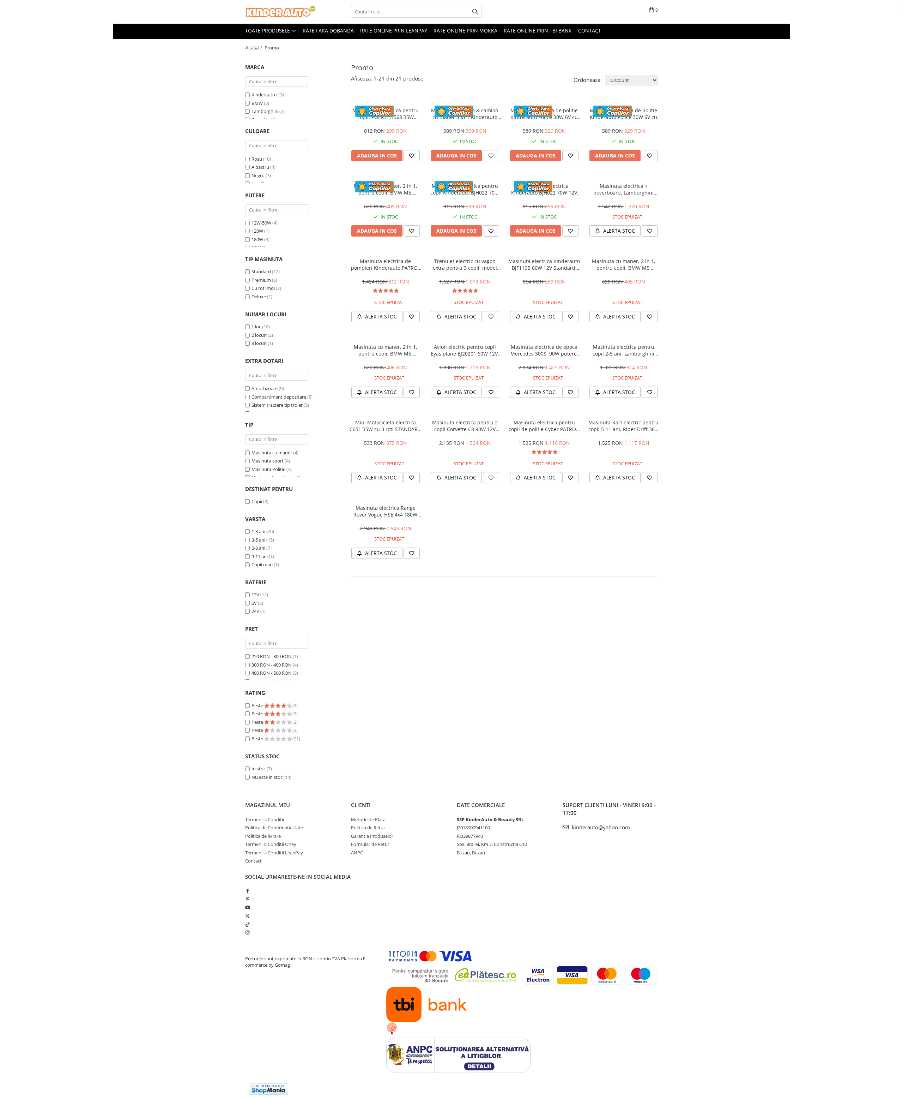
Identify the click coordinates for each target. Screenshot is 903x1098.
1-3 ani (258, 531)
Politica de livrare (263, 836)
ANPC (357, 852)
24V (255, 611)
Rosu (256, 159)
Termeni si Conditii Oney (270, 844)
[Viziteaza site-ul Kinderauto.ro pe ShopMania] (268, 1089)
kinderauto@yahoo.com (600, 827)
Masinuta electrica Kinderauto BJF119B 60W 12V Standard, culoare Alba (544, 264)
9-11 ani (259, 556)
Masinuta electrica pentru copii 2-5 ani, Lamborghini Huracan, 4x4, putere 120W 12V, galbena (624, 350)
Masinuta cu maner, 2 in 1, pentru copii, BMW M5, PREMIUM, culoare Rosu (385, 189)
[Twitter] (247, 916)
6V (254, 603)
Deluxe (258, 296)
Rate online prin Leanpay (393, 30)
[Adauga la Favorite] (412, 155)
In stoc (258, 768)
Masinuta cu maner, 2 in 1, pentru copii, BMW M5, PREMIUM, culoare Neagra (385, 350)
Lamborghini (264, 111)
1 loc (256, 326)
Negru (258, 175)
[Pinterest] (247, 899)
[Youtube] (247, 907)
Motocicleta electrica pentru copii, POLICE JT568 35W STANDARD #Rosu (385, 113)
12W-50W (261, 223)
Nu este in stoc (267, 777)
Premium (261, 280)
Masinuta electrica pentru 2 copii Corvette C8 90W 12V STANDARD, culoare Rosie (465, 425)
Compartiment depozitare (278, 397)
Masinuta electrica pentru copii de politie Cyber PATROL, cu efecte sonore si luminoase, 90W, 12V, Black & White (544, 425)
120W (257, 231)
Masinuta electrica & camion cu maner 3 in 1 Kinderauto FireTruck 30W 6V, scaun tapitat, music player (464, 113)
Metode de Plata (368, 819)
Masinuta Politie (268, 469)
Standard (261, 271)
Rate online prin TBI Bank (538, 30)
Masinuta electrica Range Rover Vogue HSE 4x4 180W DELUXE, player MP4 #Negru (385, 511)
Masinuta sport (267, 461)
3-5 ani (258, 540)
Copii (256, 501)
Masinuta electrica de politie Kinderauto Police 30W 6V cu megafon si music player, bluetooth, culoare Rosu (623, 113)
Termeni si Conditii (264, 819)
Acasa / (254, 47)
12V (255, 594)
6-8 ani (258, 548)
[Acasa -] (280, 11)
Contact (589, 30)
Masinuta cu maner (271, 452)
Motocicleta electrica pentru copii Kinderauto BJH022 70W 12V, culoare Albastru (464, 189)
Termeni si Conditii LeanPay (274, 852)
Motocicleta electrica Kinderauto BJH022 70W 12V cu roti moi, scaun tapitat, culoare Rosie (544, 189)
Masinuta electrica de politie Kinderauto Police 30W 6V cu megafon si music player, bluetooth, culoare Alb (544, 113)
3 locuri (259, 343)
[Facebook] (247, 891)
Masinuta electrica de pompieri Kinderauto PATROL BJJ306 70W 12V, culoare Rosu (385, 264)
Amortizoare (264, 388)
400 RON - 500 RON (271, 673)
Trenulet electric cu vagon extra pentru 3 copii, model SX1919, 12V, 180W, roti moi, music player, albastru (464, 264)
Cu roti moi (263, 288)
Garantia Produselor (372, 836)
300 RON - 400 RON (271, 665)
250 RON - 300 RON (271, 656)
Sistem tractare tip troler (277, 405)
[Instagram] (247, 932)
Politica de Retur (368, 827)
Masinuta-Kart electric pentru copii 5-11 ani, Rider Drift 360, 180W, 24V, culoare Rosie (623, 425)
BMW (257, 103)
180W (257, 239)
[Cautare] (475, 12)
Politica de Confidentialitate (274, 827)
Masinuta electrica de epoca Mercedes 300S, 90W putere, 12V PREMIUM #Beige (544, 350)
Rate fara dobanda (328, 30)
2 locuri (259, 335)
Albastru (260, 167)
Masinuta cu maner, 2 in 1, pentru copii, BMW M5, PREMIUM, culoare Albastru (623, 264)
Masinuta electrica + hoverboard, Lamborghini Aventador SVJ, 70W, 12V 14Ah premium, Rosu (623, 189)
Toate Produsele (268, 30)
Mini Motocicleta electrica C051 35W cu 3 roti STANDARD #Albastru (385, 425)
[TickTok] (247, 924)
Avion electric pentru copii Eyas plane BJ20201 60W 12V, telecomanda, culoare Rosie (465, 350)
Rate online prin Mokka (465, 30)
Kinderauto (263, 94)
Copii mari (262, 564)
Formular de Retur (370, 844)
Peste (257, 705)
